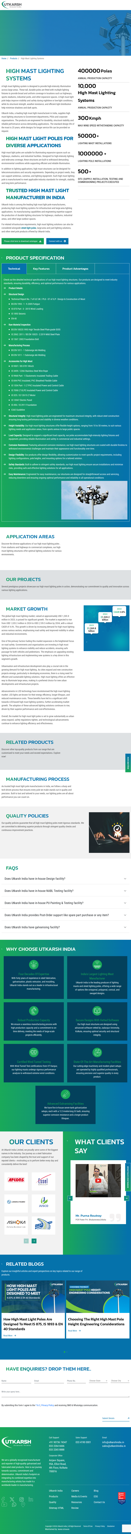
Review (75, 1507)
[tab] (14, 268)
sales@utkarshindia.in (114, 1445)
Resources (76, 1502)
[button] (33, 1241)
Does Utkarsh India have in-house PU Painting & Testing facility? (44, 903)
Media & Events (79, 1496)
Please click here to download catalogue (21, 241)
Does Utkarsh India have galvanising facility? (32, 927)
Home (4, 58)
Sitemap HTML (56, 1507)
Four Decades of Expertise (34, 974)
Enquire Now (128, 763)
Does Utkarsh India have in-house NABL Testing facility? (39, 891)
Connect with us (56, 241)
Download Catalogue (127, 1177)
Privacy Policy (47, 1405)
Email (104, 1437)
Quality (52, 1502)
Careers (75, 1490)
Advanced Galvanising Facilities (65, 1103)
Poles (106, 70)
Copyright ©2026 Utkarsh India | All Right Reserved (63, 1526)
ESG (96, 1496)
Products (13, 58)
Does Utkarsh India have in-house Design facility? (35, 878)
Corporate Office (55, 1455)
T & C (38, 1405)
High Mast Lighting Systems (97, 96)
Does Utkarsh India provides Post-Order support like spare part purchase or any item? (57, 915)
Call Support (54, 1437)
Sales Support (81, 1437)
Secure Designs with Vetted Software (97, 1020)
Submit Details (108, 1418)
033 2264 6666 (56, 1445)
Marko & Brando (63, 1529)
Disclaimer (111, 1526)
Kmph (95, 118)
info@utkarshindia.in (113, 1442)
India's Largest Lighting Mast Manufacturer (97, 976)
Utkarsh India (56, 1490)
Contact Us (99, 1502)
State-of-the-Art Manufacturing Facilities (97, 1062)
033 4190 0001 (83, 1442)
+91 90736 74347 (58, 1442)
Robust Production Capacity (34, 1020)
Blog (96, 1490)
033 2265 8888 (56, 1449)
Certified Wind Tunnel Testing (34, 1062)
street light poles (28, 228)
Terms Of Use (88, 1526)
